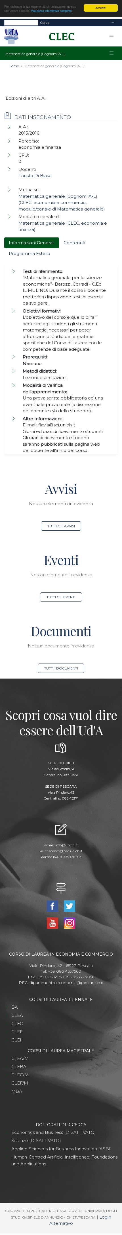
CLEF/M (19, 1083)
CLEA (17, 1015)
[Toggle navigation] (112, 22)
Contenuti (74, 242)
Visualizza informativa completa (51, 10)
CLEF (17, 1031)
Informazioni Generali (31, 242)
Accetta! (100, 8)
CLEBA (18, 1066)
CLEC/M (20, 1074)
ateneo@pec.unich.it (66, 851)
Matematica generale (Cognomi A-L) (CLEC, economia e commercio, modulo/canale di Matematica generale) (61, 203)
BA (14, 1007)
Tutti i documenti (61, 668)
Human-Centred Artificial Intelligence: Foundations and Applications (64, 1160)
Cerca (44, 22)
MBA (16, 1091)
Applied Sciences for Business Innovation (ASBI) (61, 1148)
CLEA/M (20, 1058)
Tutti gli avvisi (61, 526)
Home (14, 66)
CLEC (17, 1023)
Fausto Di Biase (35, 175)
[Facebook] (53, 905)
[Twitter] (69, 905)
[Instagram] (69, 922)
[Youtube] (53, 922)
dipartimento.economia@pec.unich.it (66, 982)
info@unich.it (66, 845)
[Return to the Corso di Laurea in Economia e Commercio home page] (59, 36)
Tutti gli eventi (61, 597)
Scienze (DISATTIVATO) (36, 1140)
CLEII (17, 1040)
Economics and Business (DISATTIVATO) (53, 1132)
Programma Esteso (29, 253)
